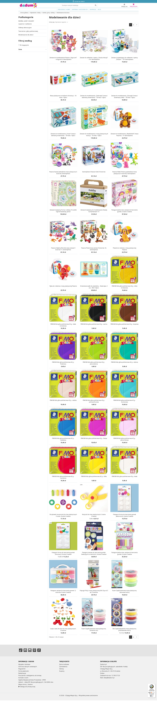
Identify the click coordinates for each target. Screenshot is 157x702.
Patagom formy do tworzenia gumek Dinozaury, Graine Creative (63, 553)
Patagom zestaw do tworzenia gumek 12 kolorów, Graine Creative (63, 591)
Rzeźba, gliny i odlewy (26, 21)
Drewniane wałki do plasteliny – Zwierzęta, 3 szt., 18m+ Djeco (93, 287)
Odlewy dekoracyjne (25, 27)
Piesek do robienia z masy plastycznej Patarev (124, 249)
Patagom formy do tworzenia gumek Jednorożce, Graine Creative (124, 515)
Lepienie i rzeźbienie (25, 24)
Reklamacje (22, 673)
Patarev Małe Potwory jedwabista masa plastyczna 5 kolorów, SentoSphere (124, 172)
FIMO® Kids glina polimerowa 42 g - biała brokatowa (63, 325)
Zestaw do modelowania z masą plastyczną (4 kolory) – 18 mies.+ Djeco (94, 134)
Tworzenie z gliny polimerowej (28, 31)
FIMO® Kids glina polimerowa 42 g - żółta (94, 476)
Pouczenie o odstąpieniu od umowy (29, 675)
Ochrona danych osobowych (27, 666)
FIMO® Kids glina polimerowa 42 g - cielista (63, 400)
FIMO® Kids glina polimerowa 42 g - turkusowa (124, 401)
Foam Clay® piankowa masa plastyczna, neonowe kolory (124, 591)
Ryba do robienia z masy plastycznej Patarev (63, 286)
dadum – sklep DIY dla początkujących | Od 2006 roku (35, 682)
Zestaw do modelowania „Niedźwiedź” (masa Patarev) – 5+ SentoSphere (124, 134)
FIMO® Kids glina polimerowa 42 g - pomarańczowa (94, 401)
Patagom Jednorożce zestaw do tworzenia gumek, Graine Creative (124, 211)
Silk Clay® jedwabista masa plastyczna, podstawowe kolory (124, 629)
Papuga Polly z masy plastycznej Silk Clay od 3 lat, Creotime (94, 591)
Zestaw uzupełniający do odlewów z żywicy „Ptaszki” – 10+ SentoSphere (124, 58)
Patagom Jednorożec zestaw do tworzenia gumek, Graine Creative (124, 553)
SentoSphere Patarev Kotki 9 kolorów (93, 172)
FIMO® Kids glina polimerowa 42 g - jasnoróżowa (124, 439)
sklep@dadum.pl (109, 678)
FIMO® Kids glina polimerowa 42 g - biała (124, 476)
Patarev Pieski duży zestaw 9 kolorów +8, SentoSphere (93, 249)
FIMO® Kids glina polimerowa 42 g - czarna (94, 324)
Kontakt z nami (23, 678)
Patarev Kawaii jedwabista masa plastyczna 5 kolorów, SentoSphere (63, 172)
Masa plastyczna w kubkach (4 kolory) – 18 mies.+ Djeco (63, 96)
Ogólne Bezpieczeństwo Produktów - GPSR (32, 680)
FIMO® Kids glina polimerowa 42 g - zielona (124, 362)
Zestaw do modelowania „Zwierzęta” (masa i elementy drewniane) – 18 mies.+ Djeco (94, 96)
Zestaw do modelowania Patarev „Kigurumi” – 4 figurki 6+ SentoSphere (63, 58)
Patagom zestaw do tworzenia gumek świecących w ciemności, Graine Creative (93, 553)
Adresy (61, 669)
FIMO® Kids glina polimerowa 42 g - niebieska (63, 439)
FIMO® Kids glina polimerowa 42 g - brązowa (124, 324)
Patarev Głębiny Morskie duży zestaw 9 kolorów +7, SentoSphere (63, 249)
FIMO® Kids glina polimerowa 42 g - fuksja (94, 438)
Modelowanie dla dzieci (25, 35)
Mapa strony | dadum (25, 684)
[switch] (151, 696)
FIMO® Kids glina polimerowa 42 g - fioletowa (63, 363)
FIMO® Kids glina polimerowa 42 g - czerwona (63, 477)
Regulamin (22, 669)
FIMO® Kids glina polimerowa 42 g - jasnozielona (94, 363)
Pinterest (34, 650)
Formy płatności (23, 671)
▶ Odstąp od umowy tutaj (26, 687)
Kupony (61, 671)
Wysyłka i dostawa (24, 664)
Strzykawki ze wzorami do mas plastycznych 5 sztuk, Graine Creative (63, 515)
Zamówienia (63, 666)
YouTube (25, 650)
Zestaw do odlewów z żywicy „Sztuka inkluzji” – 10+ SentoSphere (94, 58)
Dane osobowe (64, 664)
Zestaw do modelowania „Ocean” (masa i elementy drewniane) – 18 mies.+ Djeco (63, 134)
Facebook (39, 650)
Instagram (29, 650)
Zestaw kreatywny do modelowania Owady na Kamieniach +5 (94, 211)
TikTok (20, 650)
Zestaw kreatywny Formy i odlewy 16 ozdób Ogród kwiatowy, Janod (63, 211)
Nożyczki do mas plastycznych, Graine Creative (94, 515)
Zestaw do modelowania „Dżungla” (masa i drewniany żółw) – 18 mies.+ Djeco (124, 96)
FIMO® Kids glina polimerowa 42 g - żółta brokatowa (124, 287)
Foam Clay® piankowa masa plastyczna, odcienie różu (94, 629)
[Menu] (154, 685)
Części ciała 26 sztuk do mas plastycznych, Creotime (63, 629)
